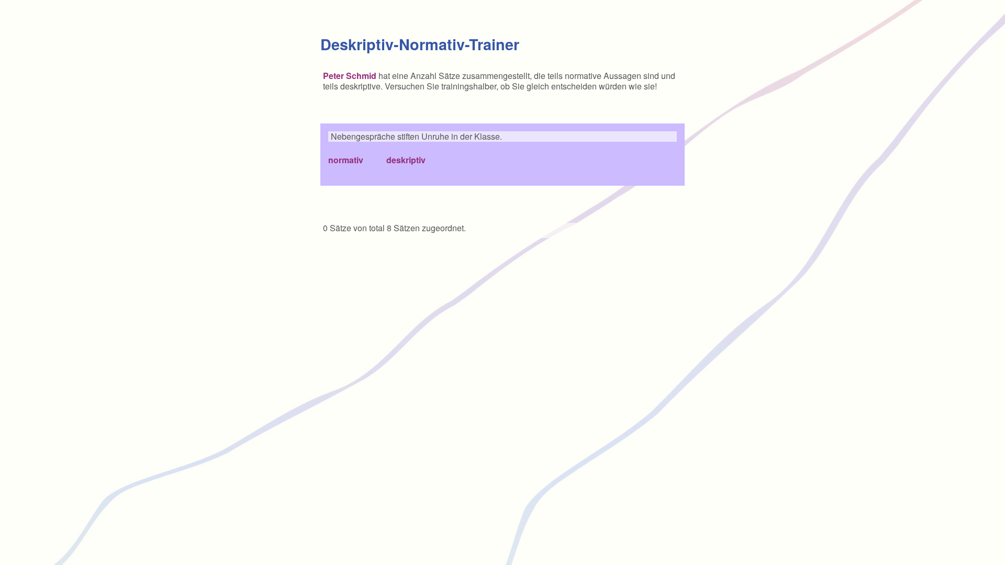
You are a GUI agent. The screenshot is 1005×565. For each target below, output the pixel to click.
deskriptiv (406, 160)
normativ (345, 160)
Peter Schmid (349, 76)
